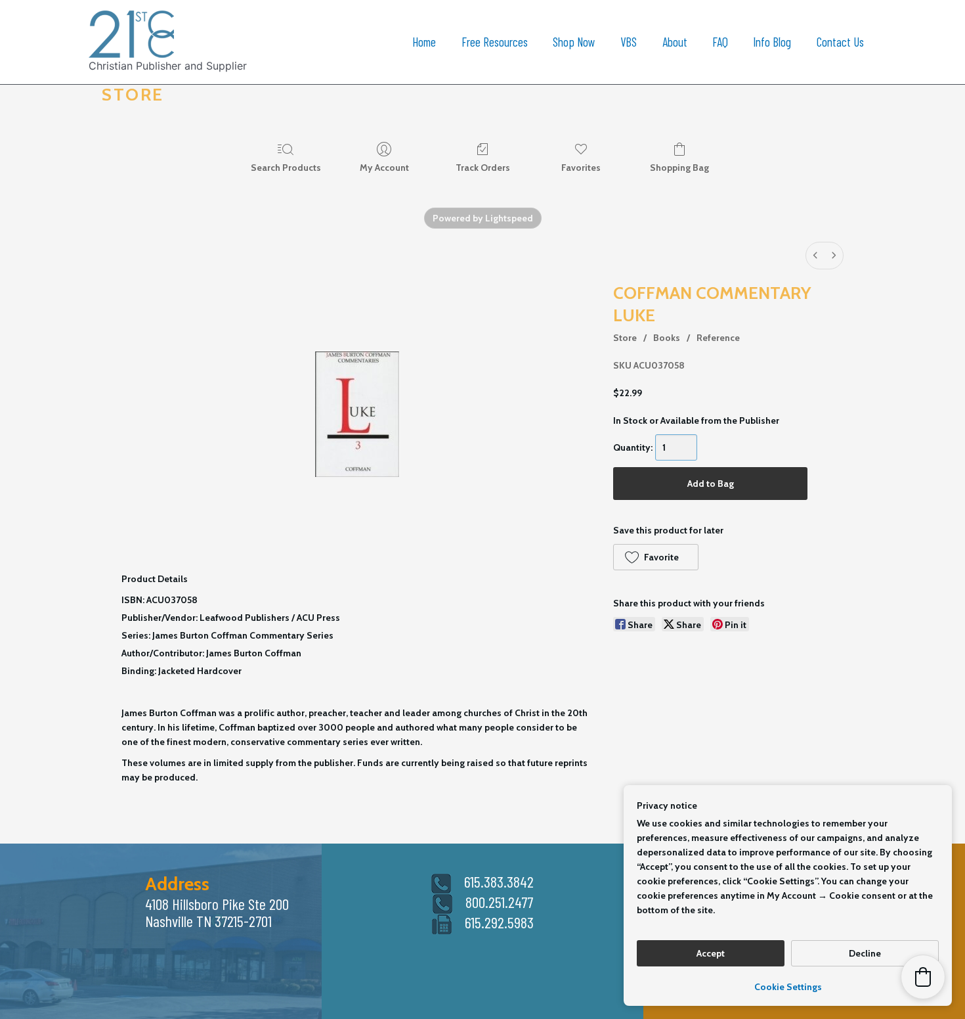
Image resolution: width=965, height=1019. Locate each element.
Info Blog (772, 41)
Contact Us (840, 41)
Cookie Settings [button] (788, 987)
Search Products (286, 167)
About (674, 41)
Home (424, 41)
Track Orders (483, 167)
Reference (718, 338)
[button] (655, 557)
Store (625, 338)
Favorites (581, 167)
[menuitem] (815, 255)
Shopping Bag (679, 167)
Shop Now (574, 41)
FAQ (720, 41)
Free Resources (494, 41)
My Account (384, 167)
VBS (628, 41)
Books (666, 338)
